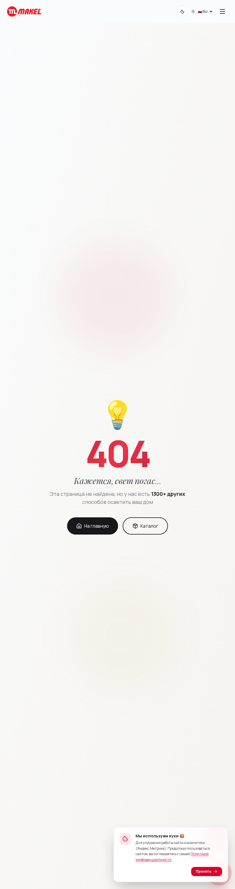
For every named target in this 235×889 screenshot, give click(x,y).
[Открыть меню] (222, 11)
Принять (203, 871)
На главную (96, 526)
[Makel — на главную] (24, 11)
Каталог (149, 526)
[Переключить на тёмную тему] (182, 11)
